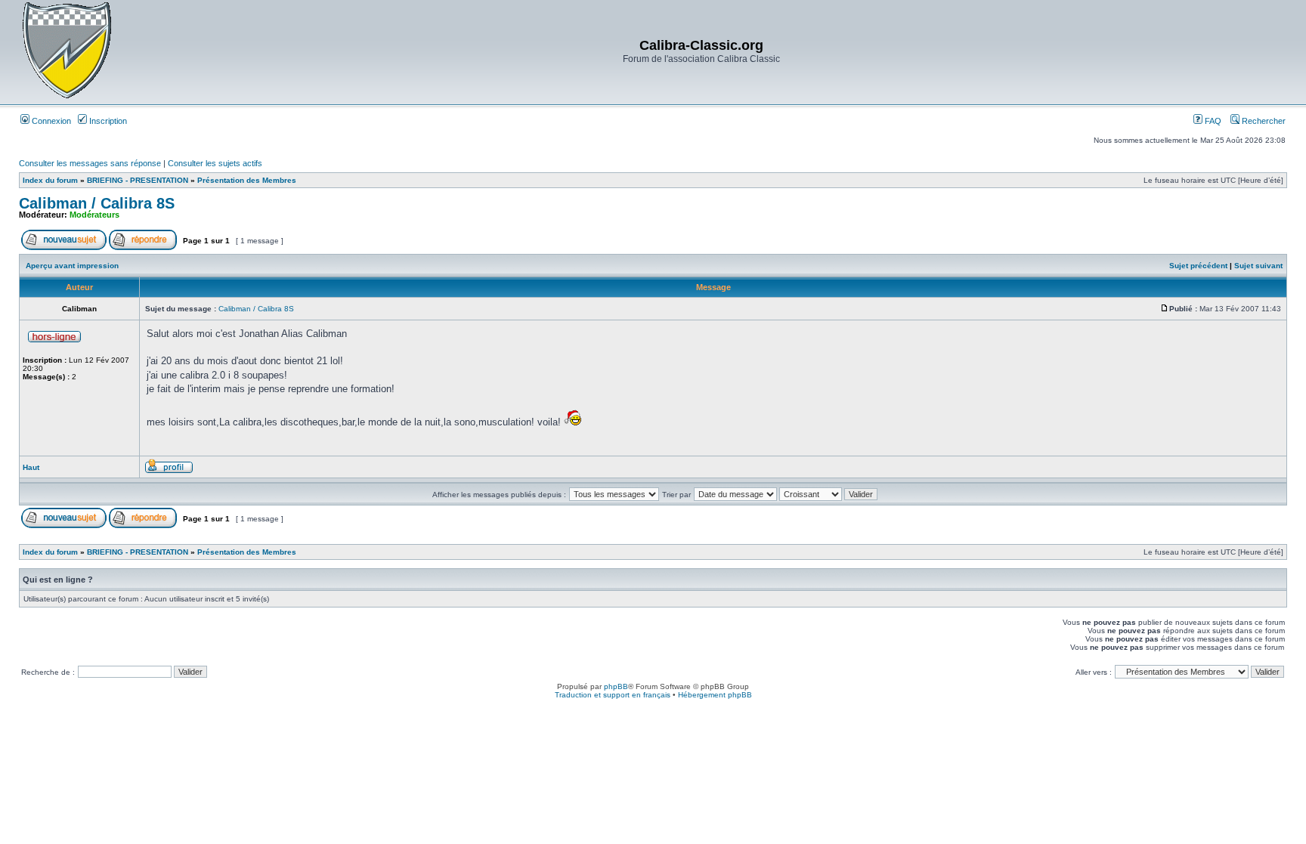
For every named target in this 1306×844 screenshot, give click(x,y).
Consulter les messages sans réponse (90, 163)
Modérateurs (94, 214)
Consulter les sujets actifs (215, 163)
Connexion (50, 120)
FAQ (1211, 120)
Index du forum (50, 180)
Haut (31, 467)
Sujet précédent (1198, 265)
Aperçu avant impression (72, 265)
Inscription (107, 120)
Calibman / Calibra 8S (97, 203)
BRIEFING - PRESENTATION (137, 180)
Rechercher (1262, 120)
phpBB (616, 686)
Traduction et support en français (612, 695)
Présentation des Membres (246, 180)
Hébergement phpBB (715, 695)
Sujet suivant (1258, 265)
